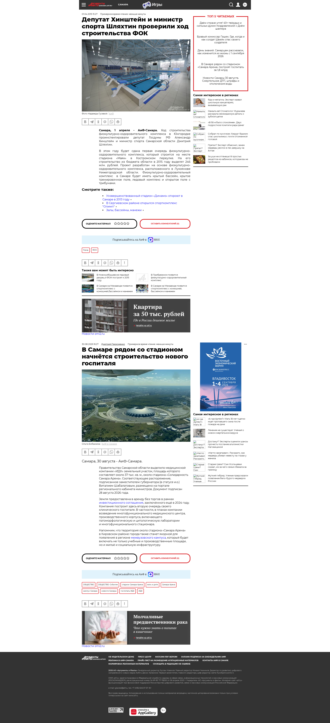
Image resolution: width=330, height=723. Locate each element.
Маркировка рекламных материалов (128, 664)
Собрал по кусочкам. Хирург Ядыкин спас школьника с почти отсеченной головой (228, 136)
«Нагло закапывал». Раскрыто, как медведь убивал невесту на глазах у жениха (227, 456)
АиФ (111, 113)
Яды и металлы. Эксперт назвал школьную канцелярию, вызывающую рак (225, 102)
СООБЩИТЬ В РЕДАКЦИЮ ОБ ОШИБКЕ (171, 664)
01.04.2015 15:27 (89, 14)
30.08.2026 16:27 (90, 344)
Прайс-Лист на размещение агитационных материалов (168, 660)
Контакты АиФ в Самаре (215, 660)
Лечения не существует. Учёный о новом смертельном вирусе (226, 431)
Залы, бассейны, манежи (124, 210)
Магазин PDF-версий (166, 657)
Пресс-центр (144, 657)
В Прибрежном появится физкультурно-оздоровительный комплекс (168, 278)
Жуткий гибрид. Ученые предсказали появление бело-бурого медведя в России (228, 478)
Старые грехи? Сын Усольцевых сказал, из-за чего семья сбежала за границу (227, 467)
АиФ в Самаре (109, 444)
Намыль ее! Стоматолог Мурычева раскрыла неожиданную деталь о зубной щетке (226, 114)
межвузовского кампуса (148, 537)
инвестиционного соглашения (121, 502)
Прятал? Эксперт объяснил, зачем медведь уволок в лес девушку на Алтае (226, 148)
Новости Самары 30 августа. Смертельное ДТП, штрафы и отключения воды (220, 81)
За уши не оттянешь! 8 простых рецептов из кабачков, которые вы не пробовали (228, 159)
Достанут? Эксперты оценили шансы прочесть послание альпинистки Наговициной (228, 444)
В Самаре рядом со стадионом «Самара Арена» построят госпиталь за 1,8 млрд (221, 67)
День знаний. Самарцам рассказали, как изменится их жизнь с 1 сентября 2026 (220, 53)
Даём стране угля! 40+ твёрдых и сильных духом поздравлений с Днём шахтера (221, 26)
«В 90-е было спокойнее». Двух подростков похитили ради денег (226, 123)
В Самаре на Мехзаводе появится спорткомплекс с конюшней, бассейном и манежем (169, 289)
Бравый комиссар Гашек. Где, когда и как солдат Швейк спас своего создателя (221, 39)
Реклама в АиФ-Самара (121, 660)
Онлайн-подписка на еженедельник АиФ (203, 657)
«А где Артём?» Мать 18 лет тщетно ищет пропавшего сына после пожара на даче (226, 421)
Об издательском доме (121, 657)
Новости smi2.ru (93, 333)
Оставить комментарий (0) (165, 224)
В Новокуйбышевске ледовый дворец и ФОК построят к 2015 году (113, 278)
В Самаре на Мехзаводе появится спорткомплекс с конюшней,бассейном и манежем (115, 289)
